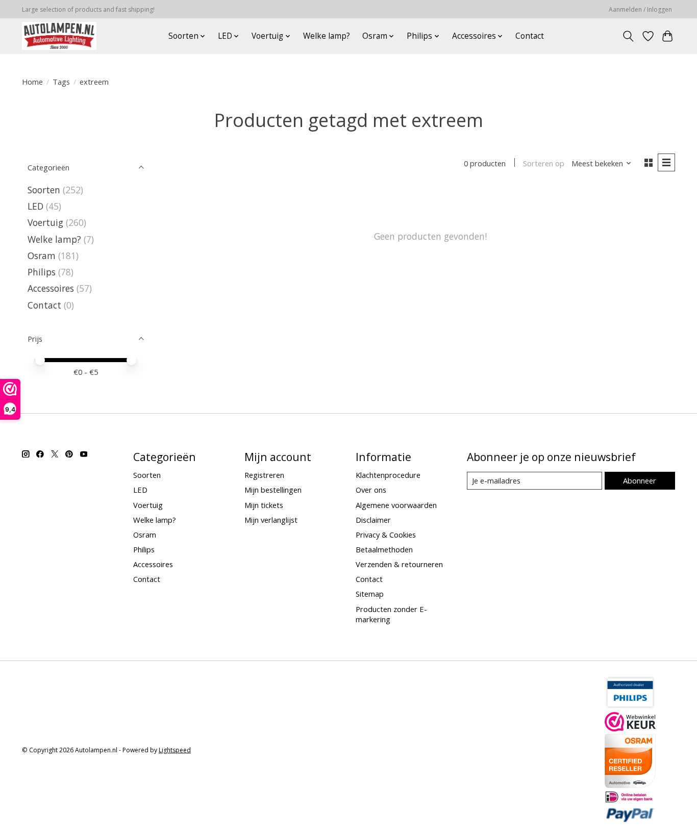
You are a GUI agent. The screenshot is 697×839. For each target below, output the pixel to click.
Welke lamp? (326, 36)
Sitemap (370, 594)
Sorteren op (543, 163)
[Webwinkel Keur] (630, 728)
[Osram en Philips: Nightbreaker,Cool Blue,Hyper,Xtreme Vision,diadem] (59, 36)
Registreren (264, 475)
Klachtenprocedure (388, 475)
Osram (42, 255)
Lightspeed (175, 750)
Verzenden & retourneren (399, 564)
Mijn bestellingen (273, 490)
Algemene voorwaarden (396, 505)
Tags (61, 82)
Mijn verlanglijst (270, 520)
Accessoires (51, 288)
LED (35, 206)
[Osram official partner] (630, 784)
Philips (42, 272)
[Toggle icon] (628, 36)
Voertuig (45, 222)
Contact (529, 36)
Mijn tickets (263, 505)
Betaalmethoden (384, 549)
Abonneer (639, 480)
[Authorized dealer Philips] (630, 706)
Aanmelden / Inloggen (640, 9)
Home (32, 82)
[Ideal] (630, 800)
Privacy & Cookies (386, 534)
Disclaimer (373, 520)
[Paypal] (630, 819)
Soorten (44, 190)
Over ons (371, 490)
